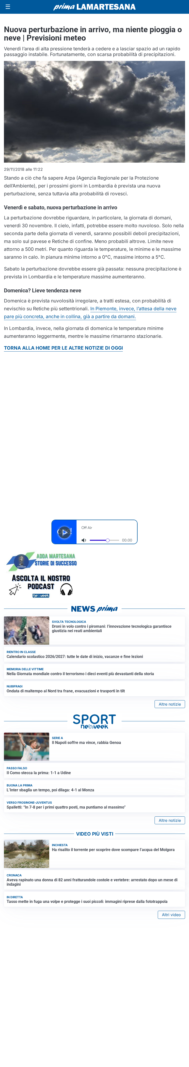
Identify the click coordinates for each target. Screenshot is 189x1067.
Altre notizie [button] (170, 704)
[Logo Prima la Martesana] (94, 7)
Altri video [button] (171, 914)
